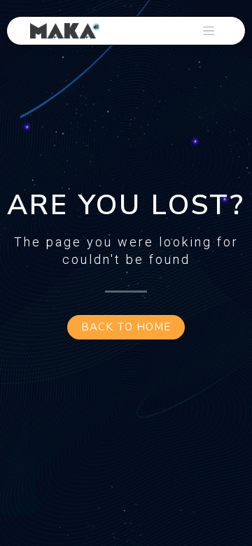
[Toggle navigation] (208, 31)
